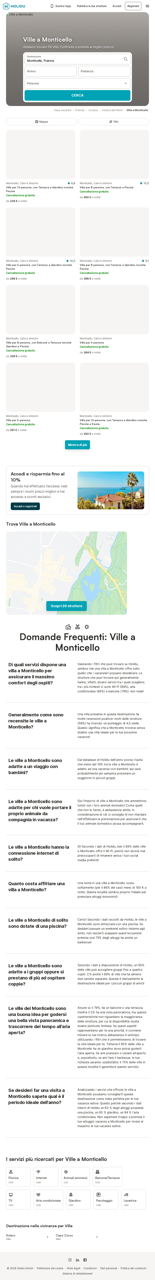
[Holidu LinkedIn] (77, 1260)
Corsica (93, 110)
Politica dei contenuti (133, 1268)
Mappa (43, 121)
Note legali (73, 1268)
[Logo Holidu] (21, 6)
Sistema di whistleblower (78, 1273)
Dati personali (108, 1268)
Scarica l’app (63, 6)
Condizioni (90, 1268)
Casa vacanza (62, 110)
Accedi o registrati (25, 506)
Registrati (133, 6)
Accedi (116, 6)
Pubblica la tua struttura (92, 6)
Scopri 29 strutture (66, 606)
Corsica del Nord (112, 110)
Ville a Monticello (137, 110)
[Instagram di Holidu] (70, 1260)
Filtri (116, 121)
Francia (79, 110)
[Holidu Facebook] (85, 1260)
